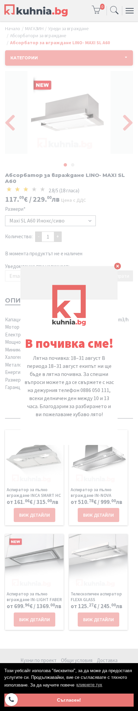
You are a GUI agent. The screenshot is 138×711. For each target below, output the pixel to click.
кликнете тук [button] (89, 684)
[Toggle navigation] (114, 10)
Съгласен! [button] (69, 700)
